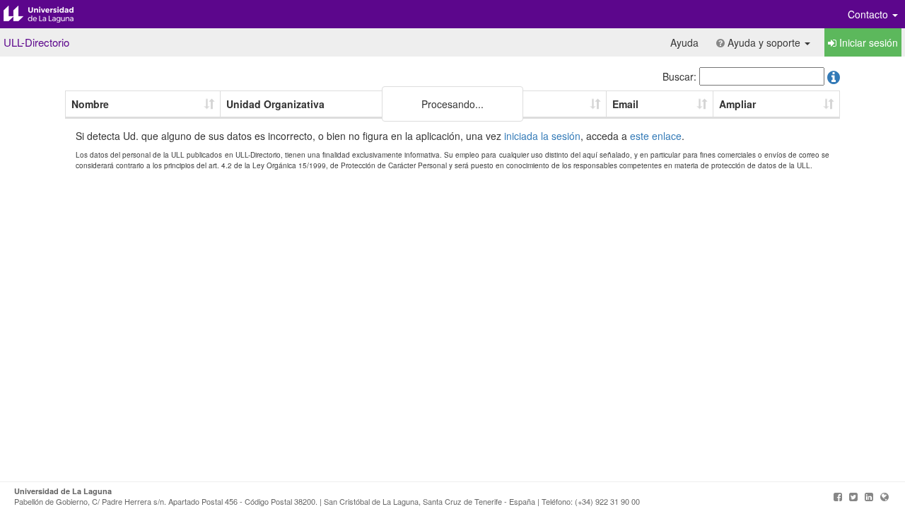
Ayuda (684, 42)
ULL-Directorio (36, 42)
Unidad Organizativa (275, 104)
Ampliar (737, 104)
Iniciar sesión (867, 42)
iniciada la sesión (542, 136)
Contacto (869, 14)
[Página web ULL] (884, 496)
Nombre (90, 104)
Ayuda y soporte (764, 42)
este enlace (656, 136)
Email (625, 104)
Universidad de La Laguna (49, 14)
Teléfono (495, 104)
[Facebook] (838, 496)
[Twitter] (853, 496)
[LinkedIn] (869, 496)
